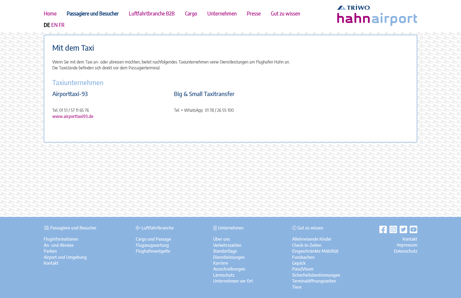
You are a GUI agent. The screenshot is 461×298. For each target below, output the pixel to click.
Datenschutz (405, 251)
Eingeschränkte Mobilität (315, 251)
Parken (50, 251)
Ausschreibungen (229, 269)
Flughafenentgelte (153, 251)
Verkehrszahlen (227, 245)
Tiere (296, 287)
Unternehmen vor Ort (233, 281)
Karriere (220, 263)
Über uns (221, 239)
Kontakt (51, 263)
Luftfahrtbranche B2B (152, 13)
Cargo (191, 13)
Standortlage (225, 251)
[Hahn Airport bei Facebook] (383, 229)
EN (54, 25)
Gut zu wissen (285, 13)
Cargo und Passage (153, 239)
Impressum (407, 245)
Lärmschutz (224, 275)
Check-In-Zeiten (306, 245)
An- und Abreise (59, 245)
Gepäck (298, 263)
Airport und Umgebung (65, 257)
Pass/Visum (302, 269)
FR (62, 25)
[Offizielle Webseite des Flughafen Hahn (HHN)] (377, 24)
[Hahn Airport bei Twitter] (402, 229)
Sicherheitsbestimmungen (316, 275)
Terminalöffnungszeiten (314, 281)
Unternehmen (222, 13)
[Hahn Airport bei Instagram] (392, 229)
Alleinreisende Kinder (312, 239)
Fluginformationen (61, 239)
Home (50, 13)
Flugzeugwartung (152, 245)
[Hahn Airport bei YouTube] (412, 229)
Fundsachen (303, 257)
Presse (254, 13)
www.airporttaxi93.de (72, 116)
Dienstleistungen (229, 257)
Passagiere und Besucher (93, 13)
